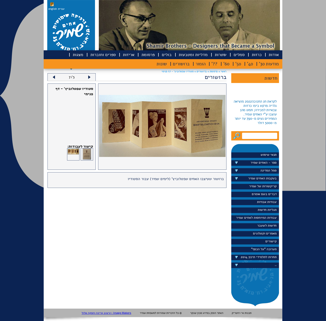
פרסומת (148, 54)
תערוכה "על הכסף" (264, 249)
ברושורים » (200, 71)
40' (250, 64)
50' (238, 64)
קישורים (271, 241)
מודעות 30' (269, 64)
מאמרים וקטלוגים (265, 233)
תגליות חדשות (267, 209)
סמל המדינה (268, 170)
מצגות (78, 54)
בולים (167, 54)
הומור (200, 64)
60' (226, 64)
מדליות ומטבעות (193, 54)
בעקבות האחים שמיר (262, 178)
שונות (162, 64)
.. (276, 265)
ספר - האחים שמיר (264, 162)
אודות (274, 54)
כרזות (257, 54)
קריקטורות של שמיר (263, 186)
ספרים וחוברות (103, 54)
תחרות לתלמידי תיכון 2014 (259, 257)
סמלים (239, 54)
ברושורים (181, 64)
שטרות (220, 54)
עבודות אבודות (267, 202)
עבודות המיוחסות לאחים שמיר (256, 217)
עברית (61, 9)
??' (214, 64)
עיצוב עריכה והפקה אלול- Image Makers (106, 313)
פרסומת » (212, 71)
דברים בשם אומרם (264, 194)
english (52, 9)
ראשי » (222, 71)
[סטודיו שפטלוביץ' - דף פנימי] (162, 155)
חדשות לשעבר (267, 225)
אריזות (128, 54)
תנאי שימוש (269, 154)
